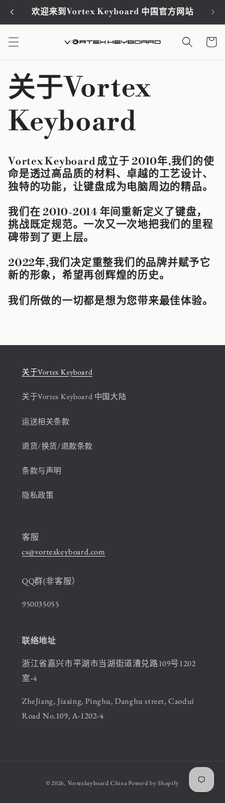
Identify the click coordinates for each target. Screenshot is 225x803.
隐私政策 (38, 495)
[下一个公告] (213, 12)
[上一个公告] (12, 12)
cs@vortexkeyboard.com (63, 551)
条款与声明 (42, 470)
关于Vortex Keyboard (57, 372)
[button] (14, 42)
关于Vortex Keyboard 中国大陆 (74, 396)
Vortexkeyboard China (98, 783)
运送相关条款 (46, 421)
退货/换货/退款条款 (57, 446)
